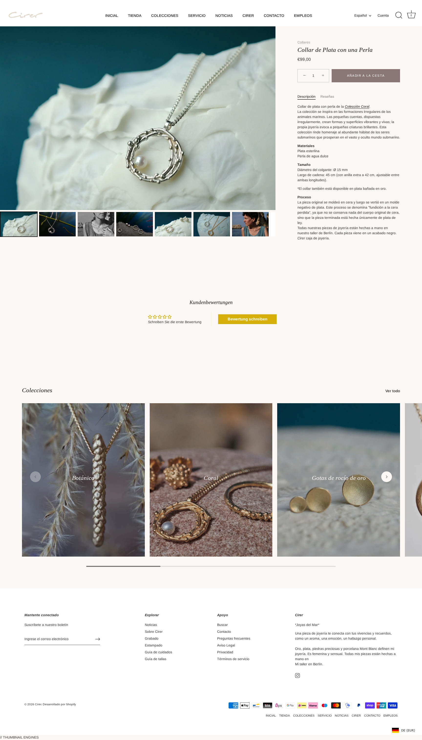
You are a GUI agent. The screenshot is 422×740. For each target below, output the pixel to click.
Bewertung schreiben (247, 319)
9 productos (83, 484)
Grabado (151, 638)
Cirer (38, 704)
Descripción (306, 96)
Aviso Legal (226, 645)
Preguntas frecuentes (233, 638)
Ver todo (392, 391)
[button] (35, 476)
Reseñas (327, 96)
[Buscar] (398, 15)
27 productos (338, 484)
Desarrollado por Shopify (59, 704)
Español (360, 15)
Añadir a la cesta (366, 75)
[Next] (268, 118)
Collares (303, 42)
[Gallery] (137, 132)
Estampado (153, 645)
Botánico (83, 478)
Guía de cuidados (158, 652)
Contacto (224, 632)
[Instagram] (297, 675)
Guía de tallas (155, 659)
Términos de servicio (233, 659)
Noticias (151, 625)
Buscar (222, 625)
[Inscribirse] (97, 639)
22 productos (211, 484)
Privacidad (225, 652)
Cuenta (383, 15)
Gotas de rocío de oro (339, 478)
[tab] (308, 96)
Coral (211, 478)
